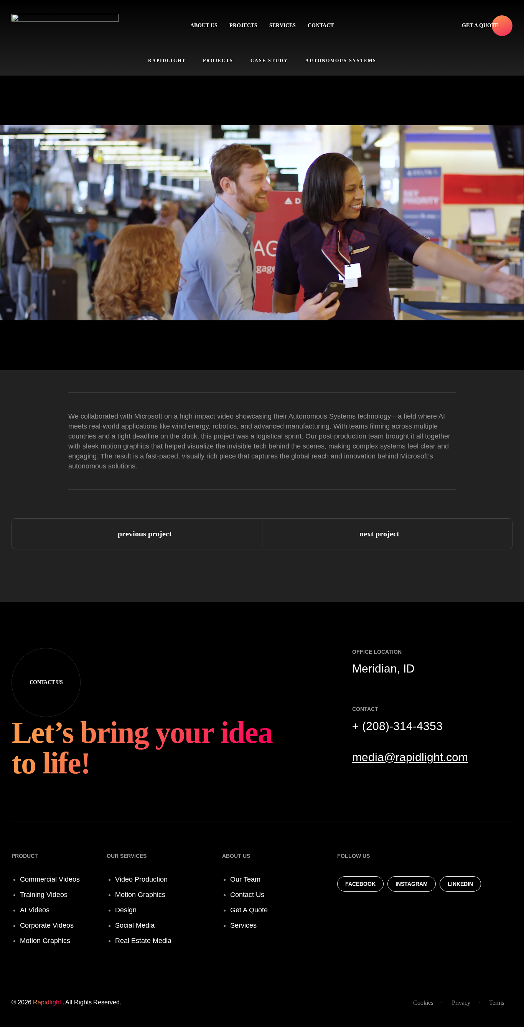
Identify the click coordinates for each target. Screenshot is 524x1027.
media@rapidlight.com (410, 757)
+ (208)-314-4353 (397, 726)
